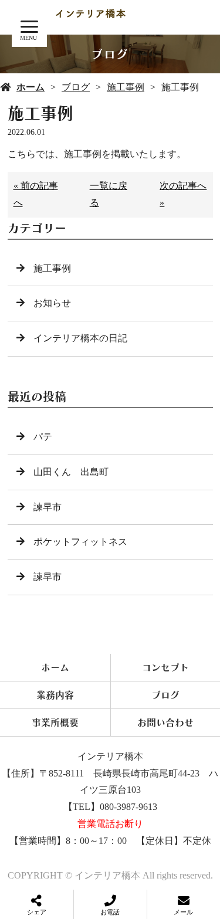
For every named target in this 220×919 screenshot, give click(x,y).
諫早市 (47, 507)
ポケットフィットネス (80, 542)
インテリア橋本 (110, 756)
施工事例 (125, 87)
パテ (42, 437)
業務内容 (55, 695)
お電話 (110, 911)
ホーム (30, 87)
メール (183, 911)
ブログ (76, 87)
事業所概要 (55, 722)
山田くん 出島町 (71, 472)
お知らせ (52, 303)
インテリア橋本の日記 (80, 338)
